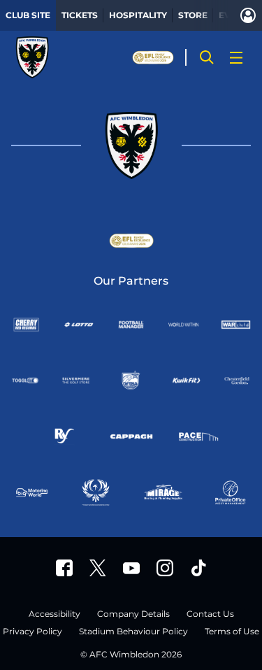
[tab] (28, 15)
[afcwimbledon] (64, 567)
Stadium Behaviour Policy (133, 631)
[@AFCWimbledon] (97, 567)
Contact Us (210, 614)
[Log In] (248, 15)
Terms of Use (232, 631)
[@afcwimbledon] (198, 567)
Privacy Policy (32, 631)
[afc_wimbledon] (165, 567)
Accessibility (54, 614)
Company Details (133, 614)
